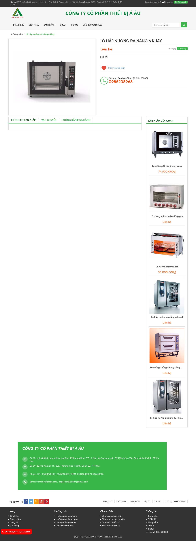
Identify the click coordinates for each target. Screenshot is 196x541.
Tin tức (74, 25)
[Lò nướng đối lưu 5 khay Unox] (167, 144)
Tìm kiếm (14, 516)
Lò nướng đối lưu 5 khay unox (167, 166)
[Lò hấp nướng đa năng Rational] (167, 295)
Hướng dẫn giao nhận (66, 522)
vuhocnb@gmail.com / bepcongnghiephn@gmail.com (62, 481)
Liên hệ (106, 49)
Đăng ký (14, 522)
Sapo (120, 537)
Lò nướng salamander (167, 266)
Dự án (63, 25)
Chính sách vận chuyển (113, 519)
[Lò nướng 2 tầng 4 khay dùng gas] (167, 346)
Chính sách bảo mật (111, 516)
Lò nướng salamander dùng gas (167, 216)
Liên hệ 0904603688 (92, 25)
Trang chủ (18, 25)
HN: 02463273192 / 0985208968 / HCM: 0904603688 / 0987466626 (70, 474)
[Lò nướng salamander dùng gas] (167, 194)
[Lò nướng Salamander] (167, 245)
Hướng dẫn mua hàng (66, 516)
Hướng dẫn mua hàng (76, 120)
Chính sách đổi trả (111, 522)
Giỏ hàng (181, 2)
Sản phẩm (49, 25)
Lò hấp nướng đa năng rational (167, 317)
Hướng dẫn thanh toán (67, 519)
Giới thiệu (34, 25)
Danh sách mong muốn (153, 2)
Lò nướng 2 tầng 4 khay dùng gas (167, 367)
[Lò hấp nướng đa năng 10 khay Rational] (167, 396)
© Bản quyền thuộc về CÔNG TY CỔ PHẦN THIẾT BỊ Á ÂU (95, 537)
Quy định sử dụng (64, 525)
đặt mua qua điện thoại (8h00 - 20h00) (128, 80)
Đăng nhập (15, 519)
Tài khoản (168, 2)
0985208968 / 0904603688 (17, 531)
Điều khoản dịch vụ (111, 525)
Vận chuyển (49, 120)
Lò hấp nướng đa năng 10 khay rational (170, 417)
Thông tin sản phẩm (23, 120)
